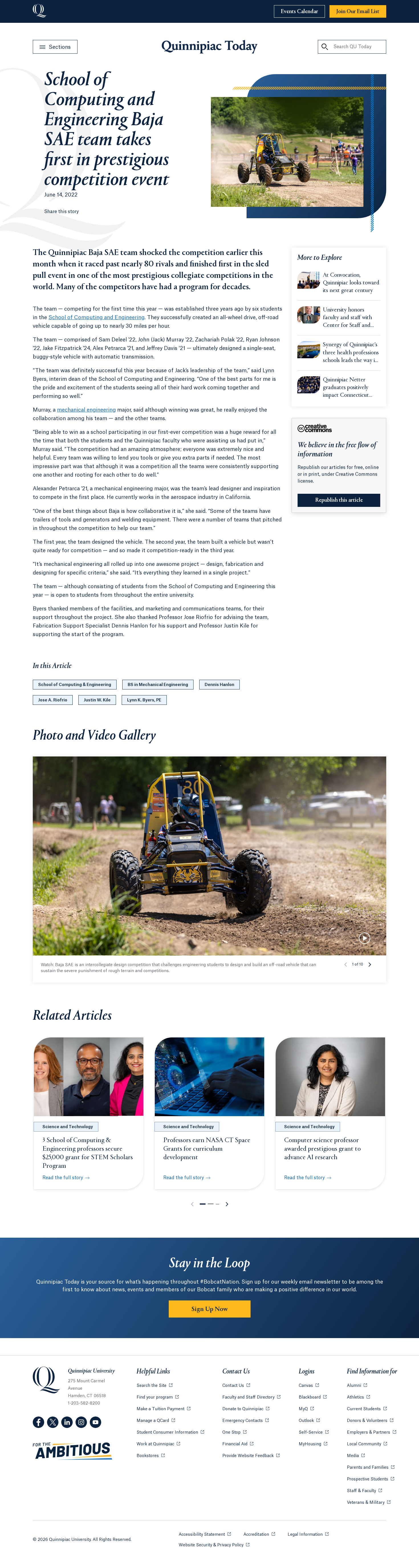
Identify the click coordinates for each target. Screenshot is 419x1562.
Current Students (367, 1409)
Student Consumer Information (170, 1432)
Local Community (367, 1444)
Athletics (358, 1397)
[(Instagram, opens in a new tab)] (81, 1422)
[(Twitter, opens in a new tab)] (52, 1422)
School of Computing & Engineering (74, 685)
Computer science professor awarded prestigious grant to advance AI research (322, 1149)
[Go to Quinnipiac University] (39, 11)
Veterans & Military (368, 1503)
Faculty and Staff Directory (251, 1397)
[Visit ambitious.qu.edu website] (73, 1451)
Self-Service (314, 1432)
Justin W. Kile (97, 700)
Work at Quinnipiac (158, 1444)
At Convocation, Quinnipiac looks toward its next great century (351, 283)
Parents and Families (370, 1468)
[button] (369, 964)
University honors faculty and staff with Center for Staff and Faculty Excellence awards (347, 318)
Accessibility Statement (205, 1535)
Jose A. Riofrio (52, 700)
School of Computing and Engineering (96, 317)
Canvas (309, 1386)
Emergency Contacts (245, 1421)
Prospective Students (370, 1479)
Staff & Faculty (364, 1491)
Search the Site (154, 1386)
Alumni (357, 1386)
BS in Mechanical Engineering (158, 685)
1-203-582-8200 (84, 1403)
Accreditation (259, 1535)
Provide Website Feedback (251, 1456)
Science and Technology (67, 1127)
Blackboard (313, 1397)
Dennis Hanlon (219, 685)
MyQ (306, 1409)
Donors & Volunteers (370, 1421)
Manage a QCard (156, 1421)
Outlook (309, 1421)
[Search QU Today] (324, 47)
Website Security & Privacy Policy (214, 1545)
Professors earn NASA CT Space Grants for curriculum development (206, 1149)
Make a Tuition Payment (163, 1409)
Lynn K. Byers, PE (144, 700)
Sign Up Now (210, 1309)
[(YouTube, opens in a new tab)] (95, 1422)
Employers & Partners (371, 1432)
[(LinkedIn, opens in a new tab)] (67, 1422)
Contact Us (236, 1386)
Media (356, 1456)
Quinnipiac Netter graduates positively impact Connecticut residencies (346, 388)
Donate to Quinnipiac (245, 1409)
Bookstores (151, 1456)
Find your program (158, 1397)
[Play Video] (364, 938)
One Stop (234, 1432)
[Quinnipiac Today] (209, 47)
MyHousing (313, 1444)
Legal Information (308, 1535)
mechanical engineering (86, 409)
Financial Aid (237, 1444)
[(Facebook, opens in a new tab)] (38, 1422)
